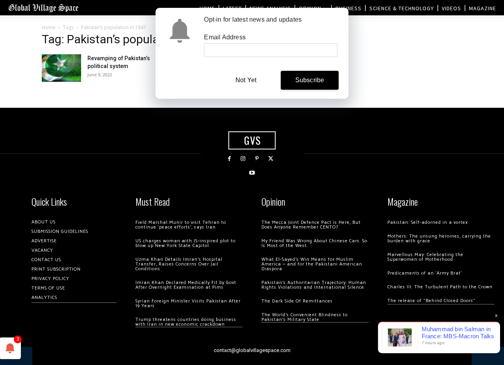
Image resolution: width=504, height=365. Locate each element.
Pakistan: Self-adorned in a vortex (427, 222)
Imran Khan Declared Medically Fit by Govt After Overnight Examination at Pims (185, 285)
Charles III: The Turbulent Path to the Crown (440, 287)
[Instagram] (243, 159)
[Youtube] (252, 173)
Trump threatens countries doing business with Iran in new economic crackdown (185, 322)
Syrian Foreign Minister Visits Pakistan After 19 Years (188, 303)
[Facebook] (229, 159)
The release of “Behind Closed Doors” (431, 300)
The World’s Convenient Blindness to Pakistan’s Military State (304, 317)
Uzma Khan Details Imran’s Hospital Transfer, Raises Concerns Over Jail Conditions (178, 264)
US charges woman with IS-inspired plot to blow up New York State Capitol (185, 243)
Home (49, 27)
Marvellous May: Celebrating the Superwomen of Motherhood (425, 257)
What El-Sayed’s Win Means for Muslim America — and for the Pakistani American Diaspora (311, 264)
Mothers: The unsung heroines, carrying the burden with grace (439, 238)
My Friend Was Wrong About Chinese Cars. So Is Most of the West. (314, 243)
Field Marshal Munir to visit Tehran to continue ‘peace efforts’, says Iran (180, 225)
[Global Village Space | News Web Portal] (43, 7)
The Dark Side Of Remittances (297, 301)
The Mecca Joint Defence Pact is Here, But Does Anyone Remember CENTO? (311, 225)
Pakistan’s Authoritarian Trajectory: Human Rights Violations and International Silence (313, 285)
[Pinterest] (257, 159)
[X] (271, 159)
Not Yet (245, 80)
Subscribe (309, 80)
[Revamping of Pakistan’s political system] (61, 68)
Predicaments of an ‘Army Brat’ (424, 273)
